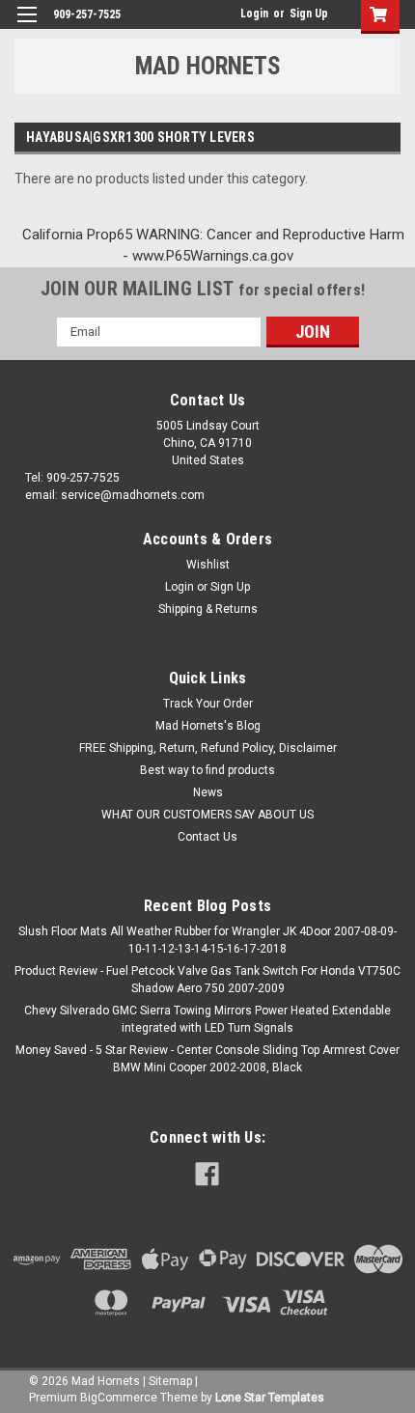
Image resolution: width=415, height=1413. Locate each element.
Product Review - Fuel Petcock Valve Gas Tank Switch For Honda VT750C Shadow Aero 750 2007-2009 (207, 979)
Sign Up (309, 13)
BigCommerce (118, 1397)
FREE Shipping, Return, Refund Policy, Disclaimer (208, 748)
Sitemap (170, 1381)
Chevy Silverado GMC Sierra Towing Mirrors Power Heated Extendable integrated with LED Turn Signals (207, 1019)
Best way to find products (207, 770)
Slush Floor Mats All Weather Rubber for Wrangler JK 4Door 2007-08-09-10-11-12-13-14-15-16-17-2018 (207, 940)
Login (254, 13)
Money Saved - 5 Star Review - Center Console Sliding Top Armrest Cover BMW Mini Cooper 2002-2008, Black (207, 1058)
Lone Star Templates (269, 1397)
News (208, 792)
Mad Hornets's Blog (208, 726)
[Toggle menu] (26, 26)
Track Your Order (208, 703)
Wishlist (208, 564)
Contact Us (207, 837)
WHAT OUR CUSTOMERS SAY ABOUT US (207, 814)
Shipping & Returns (208, 609)
